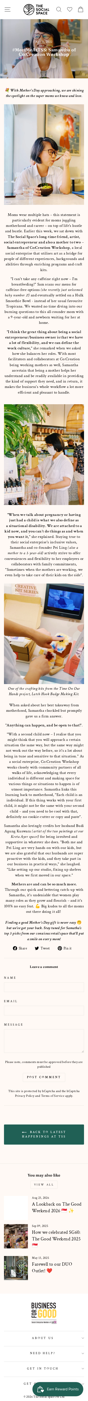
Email (11, 1001)
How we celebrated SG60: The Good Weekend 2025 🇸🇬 (56, 1239)
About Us (43, 1338)
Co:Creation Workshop (50, 247)
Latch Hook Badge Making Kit (55, 694)
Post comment (44, 1077)
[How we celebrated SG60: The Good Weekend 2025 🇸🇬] (16, 1236)
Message (13, 1025)
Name (10, 978)
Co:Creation (70, 359)
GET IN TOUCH (43, 1368)
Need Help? (43, 1353)
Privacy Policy (24, 1096)
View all (44, 1184)
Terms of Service (53, 1096)
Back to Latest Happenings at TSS (44, 1134)
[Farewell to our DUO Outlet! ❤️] (16, 1268)
